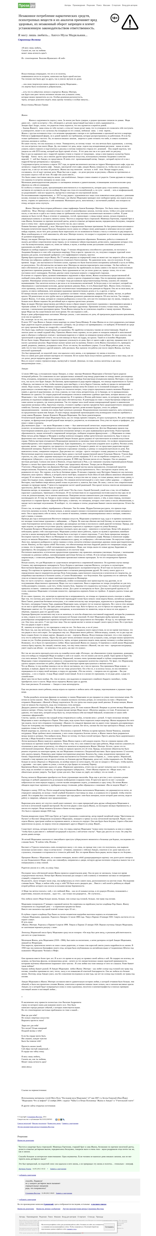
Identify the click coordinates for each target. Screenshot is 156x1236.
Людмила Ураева (25, 1169)
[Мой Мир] (61, 1119)
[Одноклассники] (59, 1119)
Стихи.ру (91, 1217)
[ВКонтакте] (56, 1119)
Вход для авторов (129, 5)
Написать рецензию (25, 1140)
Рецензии (91, 5)
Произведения (79, 5)
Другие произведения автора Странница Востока (35, 1127)
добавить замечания (27, 1175)
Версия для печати (39, 1123)
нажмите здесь (72, 1229)
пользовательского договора (110, 1220)
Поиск (99, 5)
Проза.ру (99, 1217)
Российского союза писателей (72, 1233)
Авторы (68, 5)
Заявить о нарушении (70, 1123)
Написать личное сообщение (48, 1209)
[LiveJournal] (63, 1119)
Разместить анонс (54, 1123)
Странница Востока (29, 39)
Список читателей (24, 1123)
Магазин (106, 5)
